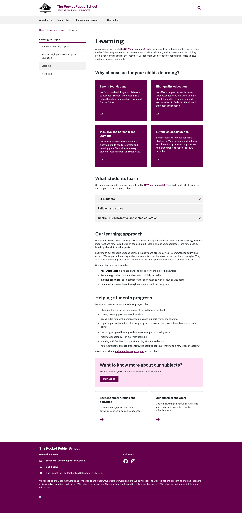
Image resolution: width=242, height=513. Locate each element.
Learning (46, 66)
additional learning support (129, 351)
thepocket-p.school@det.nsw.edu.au (66, 460)
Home (42, 30)
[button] (45, 20)
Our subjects (149, 199)
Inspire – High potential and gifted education (149, 218)
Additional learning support (55, 46)
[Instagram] (133, 462)
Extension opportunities (172, 132)
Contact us (109, 379)
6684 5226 (52, 467)
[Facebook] (125, 462)
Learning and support (57, 30)
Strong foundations (113, 86)
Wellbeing (46, 74)
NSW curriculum (134, 49)
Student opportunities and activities (118, 400)
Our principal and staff (171, 398)
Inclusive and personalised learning (117, 133)
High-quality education (171, 86)
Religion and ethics (149, 208)
